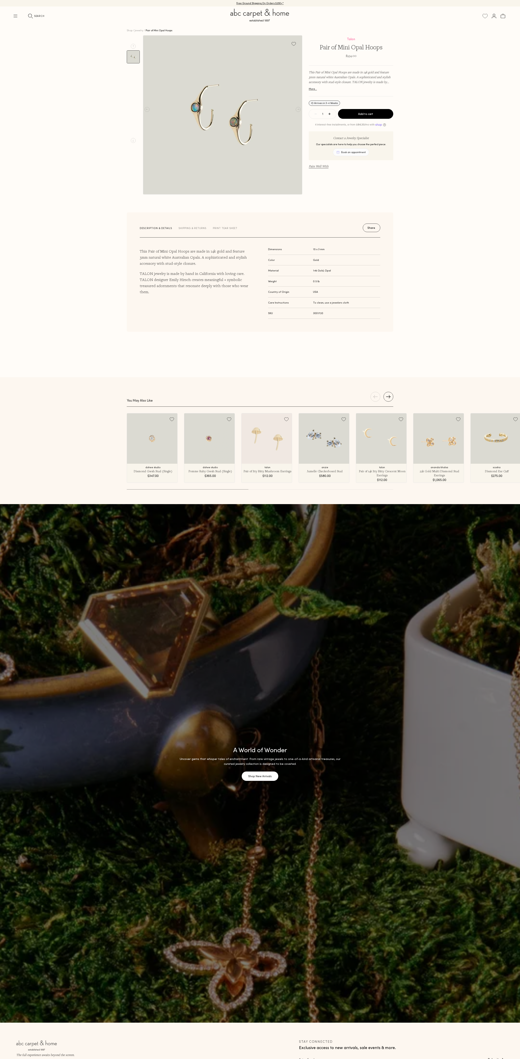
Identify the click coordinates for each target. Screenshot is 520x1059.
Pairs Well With (318, 166)
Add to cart (365, 114)
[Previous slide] (133, 46)
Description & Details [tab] (156, 228)
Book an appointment (353, 152)
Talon (351, 39)
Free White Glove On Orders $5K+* (260, 3)
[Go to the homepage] (260, 20)
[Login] (494, 16)
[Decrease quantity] (315, 114)
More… (313, 88)
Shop (129, 30)
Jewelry (139, 30)
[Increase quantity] (329, 114)
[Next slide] (133, 140)
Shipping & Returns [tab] (192, 228)
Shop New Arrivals (260, 776)
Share (371, 228)
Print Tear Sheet (225, 228)
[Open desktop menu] (15, 16)
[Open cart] (503, 16)
